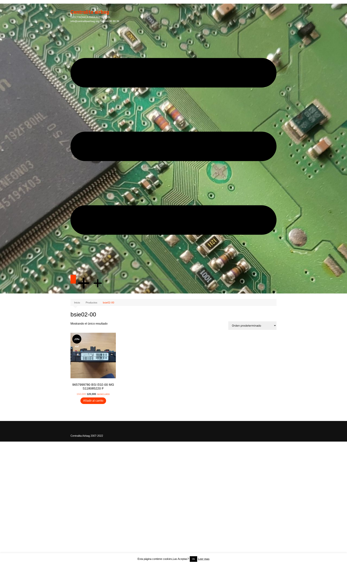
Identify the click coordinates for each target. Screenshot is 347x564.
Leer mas (203, 558)
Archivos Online (116, 279)
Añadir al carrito (93, 400)
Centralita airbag (89, 12)
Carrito (150, 279)
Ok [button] (193, 559)
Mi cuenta (136, 279)
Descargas (165, 279)
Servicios (84, 269)
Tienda (97, 271)
